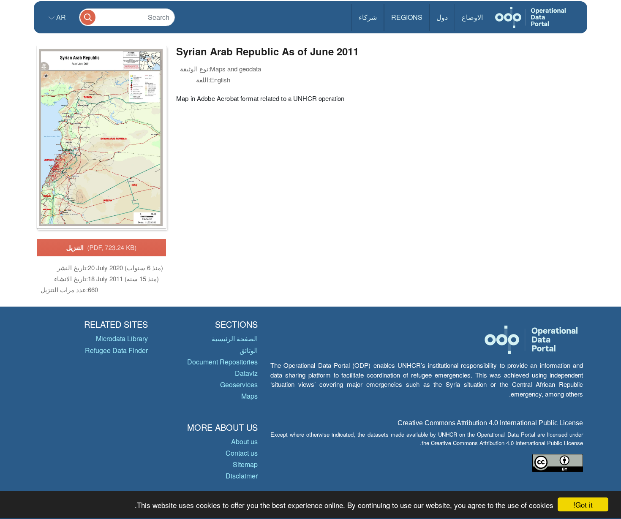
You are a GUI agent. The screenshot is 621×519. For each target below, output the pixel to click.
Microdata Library (122, 338)
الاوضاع (472, 17)
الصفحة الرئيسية (235, 338)
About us (244, 441)
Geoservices (239, 384)
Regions (406, 17)
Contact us (242, 453)
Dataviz (246, 373)
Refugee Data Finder (116, 350)
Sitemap (245, 464)
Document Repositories (222, 362)
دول (442, 17)
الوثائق (249, 350)
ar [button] (60, 17)
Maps (249, 396)
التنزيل (101, 247)
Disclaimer (242, 476)
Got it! (583, 504)
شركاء (368, 17)
